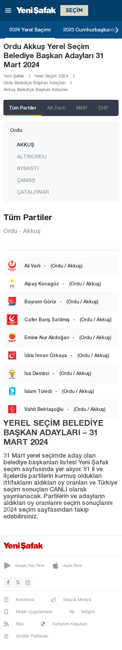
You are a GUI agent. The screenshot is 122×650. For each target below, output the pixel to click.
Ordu (16, 130)
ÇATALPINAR (33, 192)
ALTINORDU (32, 156)
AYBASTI (28, 168)
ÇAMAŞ (26, 180)
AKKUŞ (25, 144)
